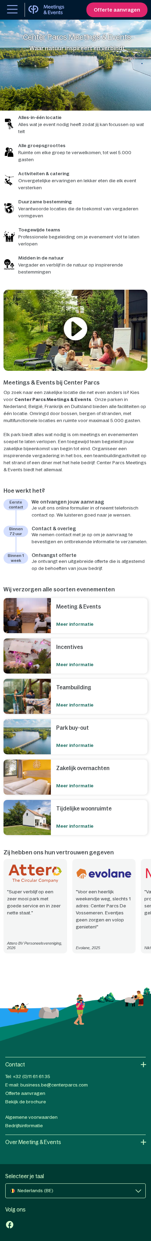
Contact (15, 1065)
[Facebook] (9, 1225)
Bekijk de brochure (25, 1101)
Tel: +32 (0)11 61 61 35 (27, 1076)
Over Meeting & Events (33, 1142)
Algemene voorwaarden (31, 1117)
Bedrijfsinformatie (24, 1125)
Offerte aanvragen (25, 1093)
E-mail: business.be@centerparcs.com (46, 1085)
